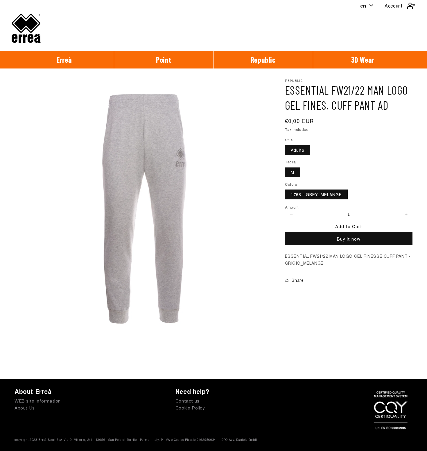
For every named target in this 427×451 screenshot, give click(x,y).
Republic (263, 59)
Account (394, 5)
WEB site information (38, 401)
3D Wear (362, 59)
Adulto (297, 150)
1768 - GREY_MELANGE (316, 194)
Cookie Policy (190, 408)
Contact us (187, 401)
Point (163, 59)
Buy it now (348, 239)
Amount (292, 207)
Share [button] (298, 280)
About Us (25, 408)
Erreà (64, 59)
